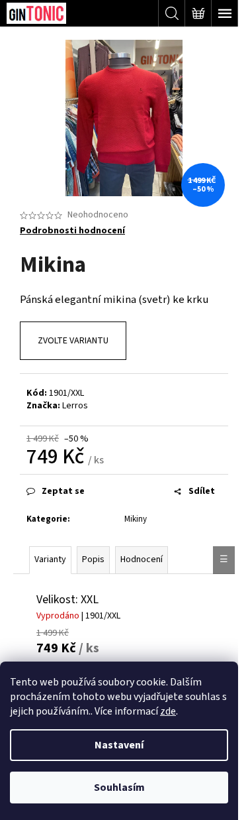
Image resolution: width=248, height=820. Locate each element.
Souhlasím (119, 787)
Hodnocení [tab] (141, 559)
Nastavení (119, 745)
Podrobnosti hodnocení (72, 231)
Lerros (75, 405)
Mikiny (135, 519)
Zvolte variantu (73, 340)
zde (168, 711)
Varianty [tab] (50, 559)
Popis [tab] (93, 559)
